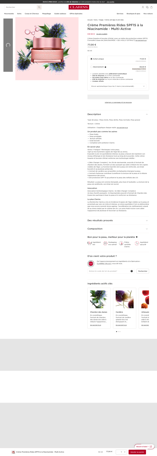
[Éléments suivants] (145, 308)
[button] (118, 114)
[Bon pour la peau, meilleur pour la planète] (137, 237)
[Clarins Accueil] (79, 7)
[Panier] (151, 7)
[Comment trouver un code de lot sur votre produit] (131, 271)
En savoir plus (141, 40)
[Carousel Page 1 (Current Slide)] (116, 331)
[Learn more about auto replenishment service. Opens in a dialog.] (105, 67)
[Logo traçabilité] (90, 263)
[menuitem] (143, 7)
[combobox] (118, 86)
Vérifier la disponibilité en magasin (118, 102)
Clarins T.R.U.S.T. (104, 263)
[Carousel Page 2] (118, 331)
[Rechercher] (39, 7)
